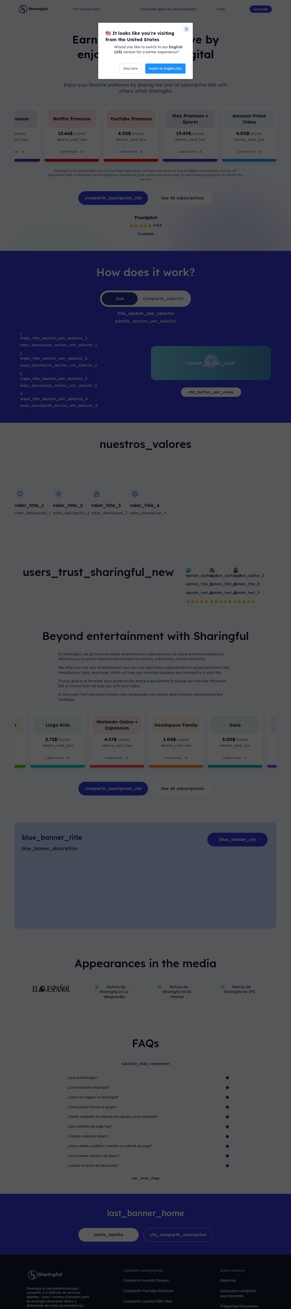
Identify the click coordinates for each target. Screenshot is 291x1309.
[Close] (186, 29)
